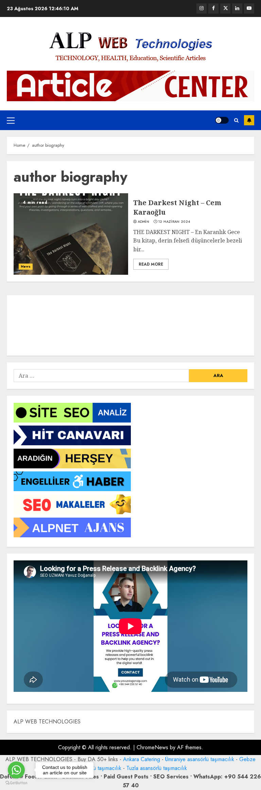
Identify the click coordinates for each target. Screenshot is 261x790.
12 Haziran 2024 (174, 221)
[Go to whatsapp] (16, 769)
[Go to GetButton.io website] (16, 783)
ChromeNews (152, 747)
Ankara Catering (141, 759)
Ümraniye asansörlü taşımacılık (199, 759)
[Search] (236, 120)
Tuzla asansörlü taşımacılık (156, 768)
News (26, 266)
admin (144, 221)
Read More (151, 264)
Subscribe (249, 120)
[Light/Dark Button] (222, 120)
